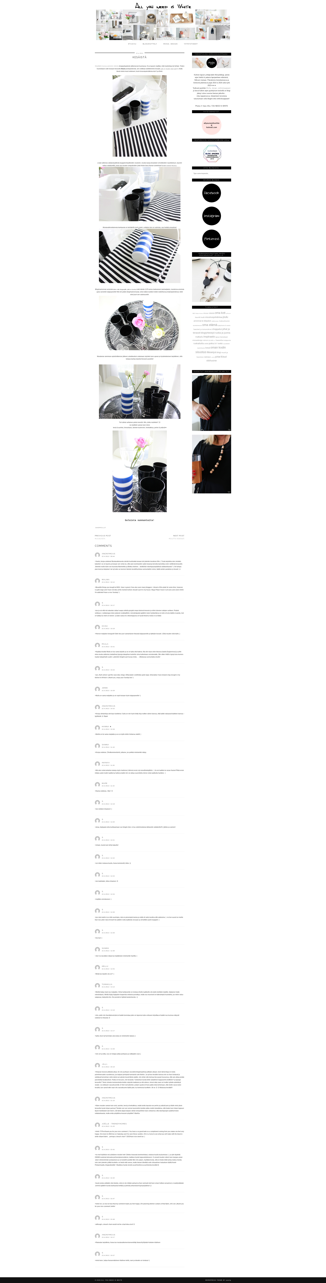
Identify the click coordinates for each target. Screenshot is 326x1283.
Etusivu (132, 44)
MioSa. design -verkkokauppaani (218, 88)
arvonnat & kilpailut (202, 321)
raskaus (207, 357)
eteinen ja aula (208, 340)
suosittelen (226, 343)
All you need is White (111, 1280)
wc (214, 340)
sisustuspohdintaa (213, 317)
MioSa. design (170, 44)
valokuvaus (215, 321)
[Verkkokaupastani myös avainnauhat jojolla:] (211, 301)
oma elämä (209, 325)
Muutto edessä (176, 537)
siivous (205, 313)
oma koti (220, 312)
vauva (211, 313)
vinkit (206, 343)
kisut (224, 356)
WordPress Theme (213, 1280)
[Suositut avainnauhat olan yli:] (211, 430)
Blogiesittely (150, 44)
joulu (225, 317)
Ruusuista (103, 537)
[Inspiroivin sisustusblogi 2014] (211, 162)
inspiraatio (209, 336)
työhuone (228, 313)
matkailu (199, 337)
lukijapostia (227, 340)
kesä (207, 348)
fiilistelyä (211, 352)
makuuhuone (224, 321)
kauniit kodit (200, 317)
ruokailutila (198, 343)
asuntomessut (197, 325)
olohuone (211, 360)
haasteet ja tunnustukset (202, 329)
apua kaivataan (221, 337)
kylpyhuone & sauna (224, 325)
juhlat (217, 357)
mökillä (212, 357)
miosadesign (197, 340)
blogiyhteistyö (208, 333)
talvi (194, 313)
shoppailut (101, 527)
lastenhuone (201, 348)
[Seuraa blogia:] (211, 202)
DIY (215, 344)
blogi (218, 352)
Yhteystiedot (191, 44)
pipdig (228, 1280)
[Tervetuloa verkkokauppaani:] (211, 67)
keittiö (220, 343)
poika (211, 343)
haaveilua (219, 340)
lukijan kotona (199, 313)
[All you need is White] (163, 20)
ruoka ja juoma (222, 333)
